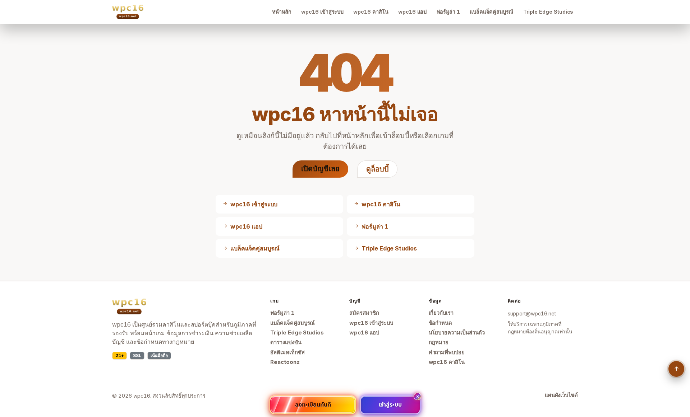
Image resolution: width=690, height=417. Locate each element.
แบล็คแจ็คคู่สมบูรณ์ (491, 12)
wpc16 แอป (412, 12)
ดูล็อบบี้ (377, 169)
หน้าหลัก (281, 12)
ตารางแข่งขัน (285, 342)
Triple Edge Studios (548, 12)
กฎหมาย (439, 342)
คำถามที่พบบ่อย (447, 352)
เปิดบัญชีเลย (320, 168)
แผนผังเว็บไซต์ (561, 395)
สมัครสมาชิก (364, 313)
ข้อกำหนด (440, 323)
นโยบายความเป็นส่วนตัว (457, 332)
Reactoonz (284, 362)
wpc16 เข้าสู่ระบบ (322, 12)
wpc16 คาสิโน (370, 12)
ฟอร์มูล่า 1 (448, 12)
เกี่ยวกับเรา (441, 313)
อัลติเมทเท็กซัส (287, 352)
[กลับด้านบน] (676, 369)
